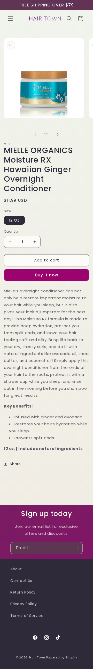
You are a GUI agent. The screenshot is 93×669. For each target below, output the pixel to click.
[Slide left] (35, 134)
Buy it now (46, 275)
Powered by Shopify (62, 657)
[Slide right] (58, 134)
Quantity (11, 231)
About (16, 569)
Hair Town (37, 657)
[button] (10, 18)
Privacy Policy (23, 603)
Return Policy (23, 592)
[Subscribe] (76, 548)
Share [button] (15, 464)
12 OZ (14, 220)
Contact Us (21, 580)
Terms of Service (27, 615)
